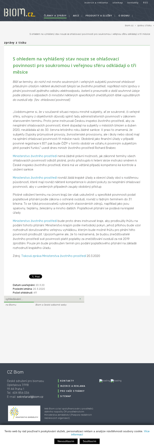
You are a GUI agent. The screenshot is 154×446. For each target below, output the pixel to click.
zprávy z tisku (144, 25)
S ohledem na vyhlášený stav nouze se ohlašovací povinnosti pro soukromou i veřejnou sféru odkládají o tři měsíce (89, 34)
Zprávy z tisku (15, 42)
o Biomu (124, 15)
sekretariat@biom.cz (30, 397)
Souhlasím (89, 441)
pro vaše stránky (72, 390)
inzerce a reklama (96, 2)
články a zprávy (55, 15)
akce (76, 15)
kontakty (133, 2)
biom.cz (129, 25)
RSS (145, 2)
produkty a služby (99, 15)
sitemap (117, 2)
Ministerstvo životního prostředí (35, 156)
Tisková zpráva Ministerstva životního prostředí (53, 256)
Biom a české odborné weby (51, 304)
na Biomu (11, 304)
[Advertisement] (29, 334)
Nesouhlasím (66, 441)
